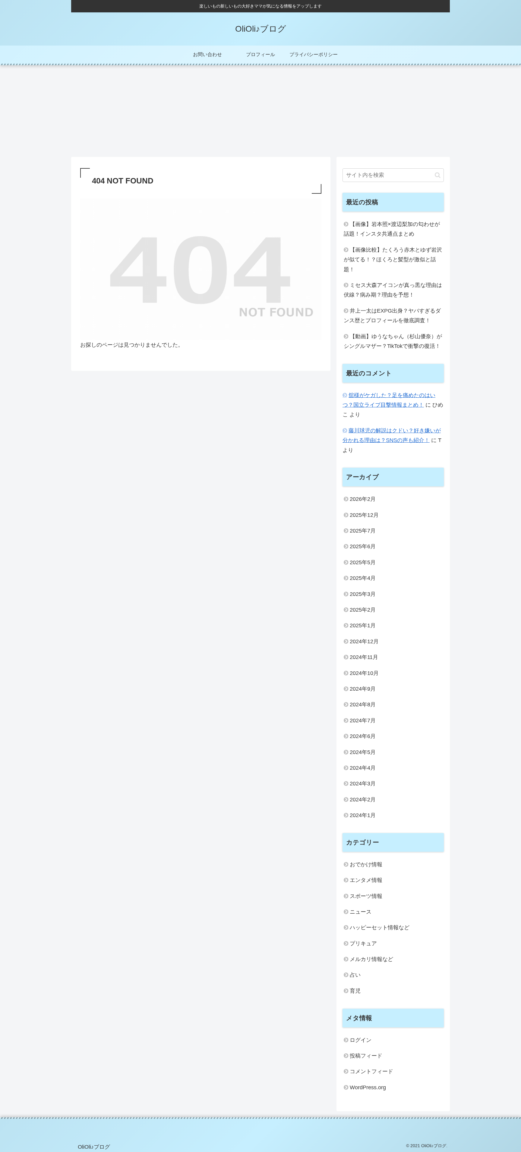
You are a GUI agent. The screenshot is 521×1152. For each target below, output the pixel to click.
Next (445, 104)
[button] (437, 175)
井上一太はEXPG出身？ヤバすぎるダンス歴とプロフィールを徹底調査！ (392, 315)
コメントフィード (371, 1071)
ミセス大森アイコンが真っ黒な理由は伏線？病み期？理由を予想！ (393, 290)
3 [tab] (270, 145)
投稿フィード (366, 1056)
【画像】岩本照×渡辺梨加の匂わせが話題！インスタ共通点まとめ (392, 229)
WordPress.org (368, 1087)
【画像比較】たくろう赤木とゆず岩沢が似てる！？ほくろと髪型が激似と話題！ (393, 259)
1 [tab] (251, 145)
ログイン (360, 1040)
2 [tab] (260, 145)
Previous (76, 104)
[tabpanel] (115, 103)
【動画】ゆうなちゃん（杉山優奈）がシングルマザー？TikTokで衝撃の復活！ (393, 341)
